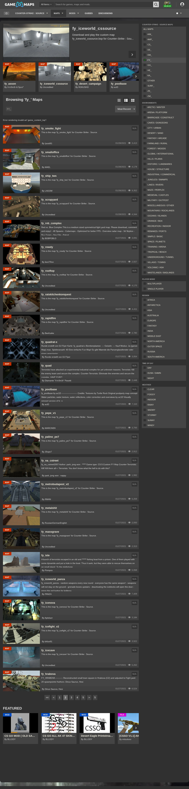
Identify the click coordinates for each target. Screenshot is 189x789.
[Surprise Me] (178, 13)
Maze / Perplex (156, 190)
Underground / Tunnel (161, 257)
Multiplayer (155, 283)
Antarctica (153, 305)
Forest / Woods (157, 148)
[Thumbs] (133, 100)
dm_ (150, 55)
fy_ (149, 60)
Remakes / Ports (157, 231)
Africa (151, 300)
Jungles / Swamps (158, 179)
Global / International (161, 154)
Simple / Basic (155, 236)
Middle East (154, 336)
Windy (151, 425)
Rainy (151, 405)
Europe (152, 320)
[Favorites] (6, 13)
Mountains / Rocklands (161, 210)
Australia (153, 315)
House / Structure (158, 169)
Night (151, 378)
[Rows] (126, 100)
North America (156, 341)
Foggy (151, 394)
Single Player (155, 289)
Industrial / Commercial (161, 174)
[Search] (156, 4)
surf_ (151, 86)
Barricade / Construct (161, 117)
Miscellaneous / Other (161, 205)
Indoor (152, 399)
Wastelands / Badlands (161, 272)
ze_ (149, 91)
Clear (151, 389)
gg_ (150, 65)
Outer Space (155, 346)
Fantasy (152, 326)
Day (149, 368)
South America (156, 357)
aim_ (149, 34)
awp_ (150, 39)
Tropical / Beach (157, 252)
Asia (149, 310)
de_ (149, 50)
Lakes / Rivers (155, 185)
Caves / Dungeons (158, 123)
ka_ (149, 75)
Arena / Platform (157, 112)
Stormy (152, 415)
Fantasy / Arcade (157, 138)
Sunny (151, 420)
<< (47, 697)
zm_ (150, 96)
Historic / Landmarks (160, 164)
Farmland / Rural (157, 143)
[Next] (132, 54)
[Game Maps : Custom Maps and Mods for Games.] (20, 4)
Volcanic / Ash (156, 267)
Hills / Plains (155, 159)
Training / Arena (157, 247)
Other (151, 80)
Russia (151, 351)
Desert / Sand (155, 133)
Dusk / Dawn (154, 373)
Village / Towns (157, 262)
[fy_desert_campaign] (36, 42)
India (150, 331)
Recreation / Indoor (159, 226)
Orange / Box (155, 221)
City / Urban (154, 128)
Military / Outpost (158, 200)
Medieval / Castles (158, 195)
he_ (149, 70)
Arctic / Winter (156, 107)
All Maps (148, 29)
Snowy (151, 410)
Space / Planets (156, 241)
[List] (119, 100)
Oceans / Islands (157, 216)
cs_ (149, 44)
